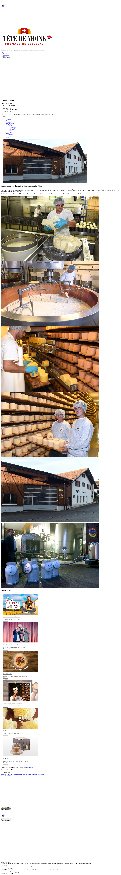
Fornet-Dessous (12, 127)
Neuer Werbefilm (7, 674)
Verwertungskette (10, 123)
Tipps (7, 133)
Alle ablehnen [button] (14, 865)
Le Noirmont (12, 128)
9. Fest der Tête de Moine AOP (11, 617)
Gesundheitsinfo (9, 134)
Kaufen (7, 137)
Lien (7, 114)
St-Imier (11, 130)
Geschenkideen (7, 758)
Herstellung (8, 122)
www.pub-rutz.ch (29, 767)
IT (3, 6)
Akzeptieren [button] (4, 869)
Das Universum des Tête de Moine (12, 703)
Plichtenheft (8, 120)
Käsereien (8, 124)
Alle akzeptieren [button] (5, 865)
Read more (5, 620)
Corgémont (11, 125)
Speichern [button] (16, 872)
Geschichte (8, 119)
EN (4, 5)
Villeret (10, 132)
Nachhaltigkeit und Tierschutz (12, 136)
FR (4, 4)
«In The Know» (7, 731)
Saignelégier (11, 129)
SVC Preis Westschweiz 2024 (11, 645)
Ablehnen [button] (11, 873)
